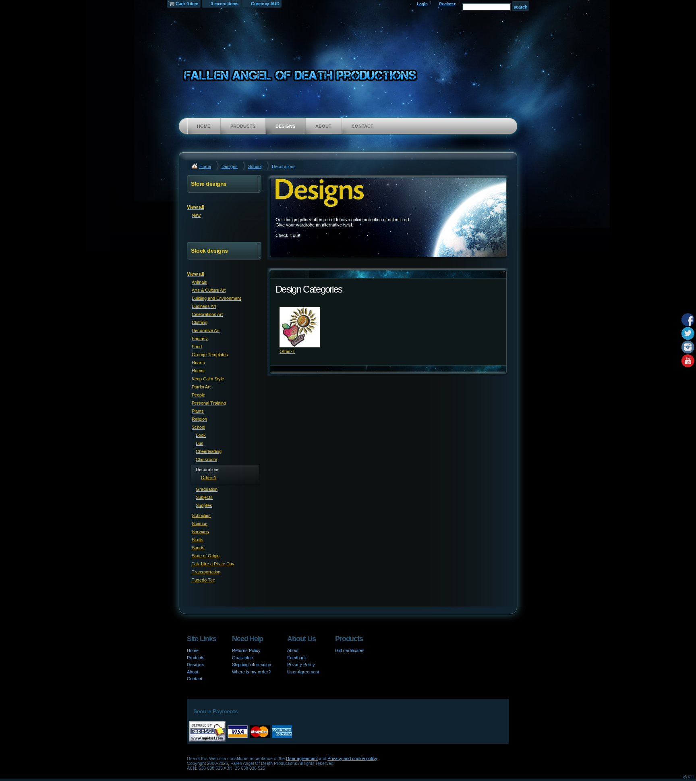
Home (203, 126)
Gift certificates (350, 650)
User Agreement (303, 671)
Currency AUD (265, 3)
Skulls (197, 539)
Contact (362, 126)
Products (242, 126)
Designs (285, 126)
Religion (199, 419)
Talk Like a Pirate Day (213, 563)
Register (447, 4)
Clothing (199, 322)
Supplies (204, 505)
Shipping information (251, 664)
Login (422, 4)
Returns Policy (246, 650)
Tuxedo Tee (203, 579)
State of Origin (206, 555)
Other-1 (287, 351)
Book (201, 435)
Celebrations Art (207, 314)
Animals (199, 282)
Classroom (206, 459)
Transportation (206, 571)
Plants (198, 411)
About (323, 126)
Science (199, 523)
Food (197, 346)
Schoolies (201, 515)
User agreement (302, 758)
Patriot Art (201, 386)
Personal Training (209, 403)
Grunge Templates (210, 354)
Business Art (204, 306)
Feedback (297, 657)
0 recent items (224, 3)
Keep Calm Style (208, 378)
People (198, 395)
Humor (198, 370)
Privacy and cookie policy (352, 758)
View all (195, 207)
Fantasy (200, 338)
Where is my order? (251, 671)
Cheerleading (209, 451)
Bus (199, 443)
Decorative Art (206, 330)
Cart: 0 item (187, 3)
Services (200, 531)
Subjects (204, 497)
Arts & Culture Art (209, 290)
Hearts (198, 362)
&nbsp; (300, 327)
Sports (198, 547)
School (254, 166)
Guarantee (242, 657)
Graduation (207, 489)
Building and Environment (216, 298)
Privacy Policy (301, 664)
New (196, 215)
